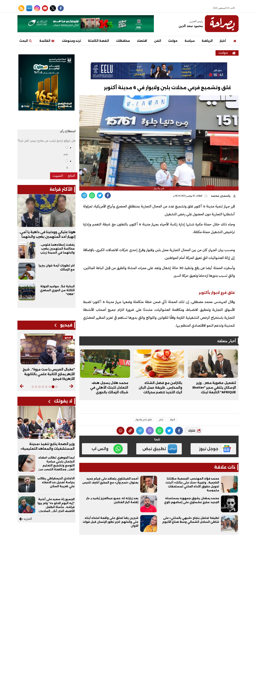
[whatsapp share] (92, 195)
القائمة (45, 41)
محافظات (123, 41)
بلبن (161, 419)
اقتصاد (142, 41)
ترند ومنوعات (71, 41)
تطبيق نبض (154, 449)
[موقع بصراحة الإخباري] (222, 23)
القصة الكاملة (98, 41)
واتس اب (100, 449)
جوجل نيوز (208, 449)
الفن (157, 41)
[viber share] (84, 195)
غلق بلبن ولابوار (143, 419)
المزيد (27, 519)
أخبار (223, 41)
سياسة (190, 41)
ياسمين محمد (221, 195)
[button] (71, 386)
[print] (120, 431)
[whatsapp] (130, 431)
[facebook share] (108, 195)
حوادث (172, 41)
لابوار (172, 419)
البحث (23, 41)
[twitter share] (100, 195)
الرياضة (207, 41)
